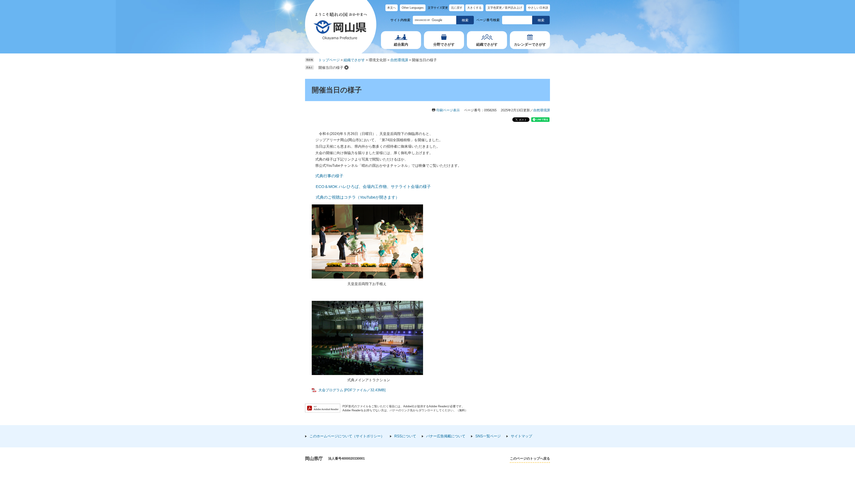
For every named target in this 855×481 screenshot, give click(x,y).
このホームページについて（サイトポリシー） (346, 436)
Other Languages (413, 7)
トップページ (329, 60)
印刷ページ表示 (448, 110)
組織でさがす (487, 44)
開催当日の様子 (330, 67)
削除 (346, 67)
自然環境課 (399, 60)
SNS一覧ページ (488, 436)
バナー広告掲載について (445, 436)
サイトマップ (521, 436)
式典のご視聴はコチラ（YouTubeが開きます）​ (357, 197)
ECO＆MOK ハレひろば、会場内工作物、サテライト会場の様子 (373, 186)
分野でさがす (444, 44)
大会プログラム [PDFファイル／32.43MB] (351, 390)
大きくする (474, 7)
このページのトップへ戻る (530, 458)
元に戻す (456, 7)
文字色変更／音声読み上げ (504, 7)
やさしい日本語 (538, 7)
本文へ (391, 7)
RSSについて (405, 436)
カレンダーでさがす (530, 44)
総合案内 (401, 44)
